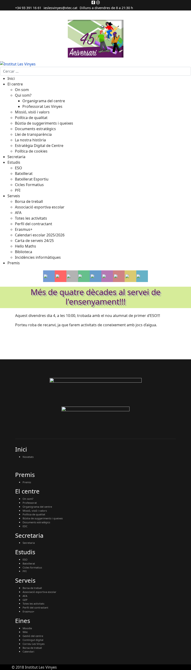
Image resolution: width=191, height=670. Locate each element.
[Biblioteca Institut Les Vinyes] (130, 276)
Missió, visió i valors (35, 510)
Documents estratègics (36, 522)
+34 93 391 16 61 (28, 8)
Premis (27, 482)
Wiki (25, 632)
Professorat (30, 502)
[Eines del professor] (72, 276)
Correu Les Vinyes (33, 644)
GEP (25, 600)
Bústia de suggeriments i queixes (43, 518)
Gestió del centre (33, 636)
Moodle (27, 628)
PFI (25, 571)
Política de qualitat (34, 514)
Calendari (28, 651)
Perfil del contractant (35, 607)
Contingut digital (33, 640)
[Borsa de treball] (107, 276)
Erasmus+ (28, 611)
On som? (28, 498)
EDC (25, 526)
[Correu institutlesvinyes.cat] (60, 276)
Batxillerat (29, 563)
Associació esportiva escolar (39, 592)
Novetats (28, 457)
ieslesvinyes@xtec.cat (60, 8)
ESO (25, 559)
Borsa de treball (32, 588)
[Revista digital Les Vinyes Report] (49, 276)
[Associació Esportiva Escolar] (119, 276)
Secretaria (29, 542)
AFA (25, 596)
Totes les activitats (33, 603)
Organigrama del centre (37, 506)
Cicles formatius (32, 567)
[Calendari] (142, 276)
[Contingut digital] (83, 276)
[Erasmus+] (95, 276)
